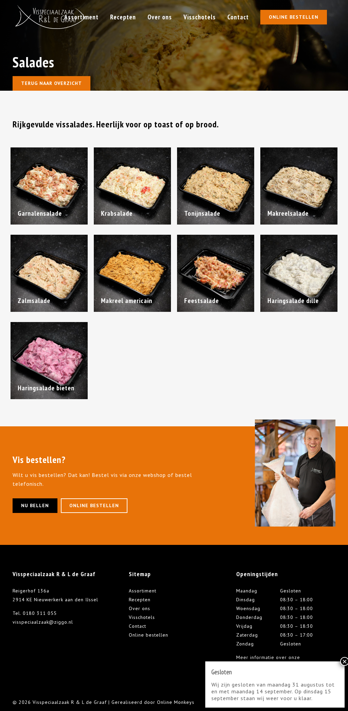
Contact (137, 626)
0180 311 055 (40, 613)
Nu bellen (35, 505)
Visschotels (142, 617)
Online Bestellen (293, 17)
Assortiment (142, 591)
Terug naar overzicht (51, 83)
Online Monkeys (175, 702)
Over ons (139, 608)
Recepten (140, 600)
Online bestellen (94, 505)
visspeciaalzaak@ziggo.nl (43, 622)
